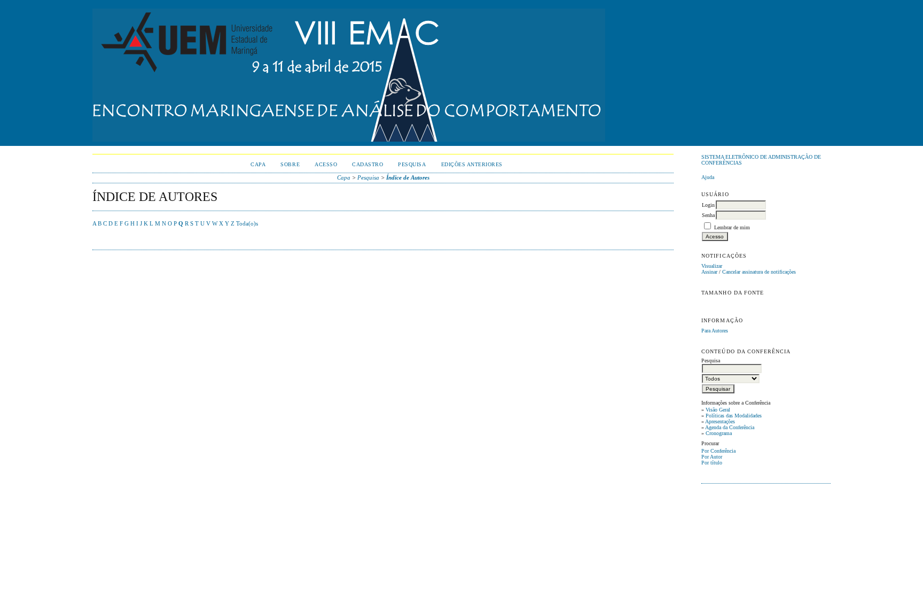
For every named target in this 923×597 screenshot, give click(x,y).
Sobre (290, 164)
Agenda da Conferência (729, 427)
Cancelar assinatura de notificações (759, 272)
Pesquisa (412, 164)
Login (708, 205)
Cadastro (367, 164)
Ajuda (707, 177)
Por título (711, 463)
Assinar (709, 272)
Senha (708, 215)
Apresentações (720, 421)
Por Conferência (718, 451)
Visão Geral (718, 410)
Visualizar (711, 266)
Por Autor (711, 457)
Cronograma (719, 433)
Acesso (326, 164)
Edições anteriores (472, 164)
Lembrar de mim (732, 227)
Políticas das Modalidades (734, 415)
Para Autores (714, 331)
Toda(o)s (247, 223)
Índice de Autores (407, 177)
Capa (258, 164)
